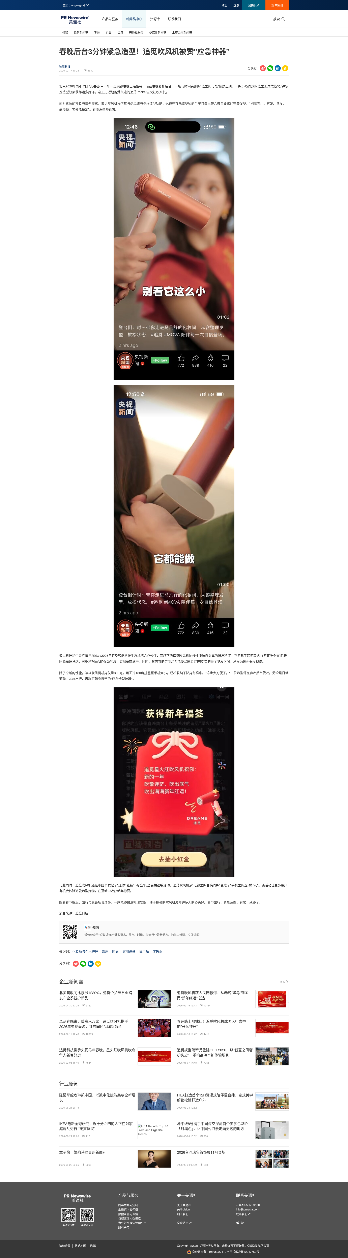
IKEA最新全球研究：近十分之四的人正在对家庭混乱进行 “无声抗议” (96, 1126)
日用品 (144, 951)
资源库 (155, 19)
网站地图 (80, 1245)
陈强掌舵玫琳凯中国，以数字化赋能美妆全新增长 (97, 1097)
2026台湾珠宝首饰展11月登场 (201, 1152)
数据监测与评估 (128, 1214)
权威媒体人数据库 (129, 1218)
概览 (65, 32)
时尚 (115, 951)
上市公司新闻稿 (182, 32)
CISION (252, 1245)
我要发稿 (253, 5)
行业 (108, 32)
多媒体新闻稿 (157, 32)
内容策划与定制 (128, 1205)
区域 (120, 32)
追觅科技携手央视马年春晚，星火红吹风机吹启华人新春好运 (97, 1052)
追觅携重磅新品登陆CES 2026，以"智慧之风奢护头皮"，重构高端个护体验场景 (215, 1052)
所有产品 (123, 1227)
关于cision (183, 1209)
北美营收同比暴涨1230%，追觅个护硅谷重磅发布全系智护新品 (95, 995)
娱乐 (105, 951)
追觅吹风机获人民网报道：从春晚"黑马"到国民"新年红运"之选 (212, 995)
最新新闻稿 (81, 32)
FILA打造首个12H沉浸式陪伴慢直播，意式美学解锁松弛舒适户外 (215, 1097)
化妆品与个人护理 (85, 951)
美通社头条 (136, 32)
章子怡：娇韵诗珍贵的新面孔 (82, 1152)
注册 (224, 5)
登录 (236, 5)
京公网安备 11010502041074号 (212, 1252)
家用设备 (128, 951)
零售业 (157, 951)
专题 (97, 32)
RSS (93, 1245)
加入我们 (182, 1214)
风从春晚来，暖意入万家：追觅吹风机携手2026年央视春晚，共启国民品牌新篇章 (93, 1024)
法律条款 (64, 1245)
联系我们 (174, 19)
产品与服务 (110, 19)
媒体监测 (277, 5)
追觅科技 (64, 66)
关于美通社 (187, 1195)
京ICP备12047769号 (246, 1252)
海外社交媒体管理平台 (132, 1223)
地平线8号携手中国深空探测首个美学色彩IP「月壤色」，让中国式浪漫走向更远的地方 (212, 1126)
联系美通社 (246, 1195)
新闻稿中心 (134, 19)
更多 (283, 982)
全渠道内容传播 (128, 1209)
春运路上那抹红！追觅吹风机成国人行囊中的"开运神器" (211, 1024)
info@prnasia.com (247, 1209)
